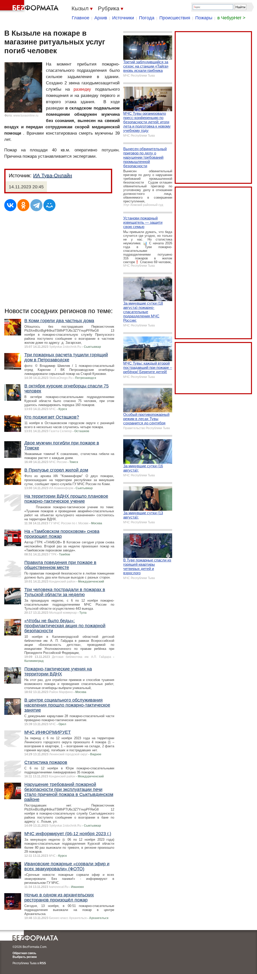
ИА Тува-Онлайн (52, 175)
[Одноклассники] (23, 205)
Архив (100, 17)
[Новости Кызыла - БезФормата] (30, 6)
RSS (43, 963)
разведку (82, 89)
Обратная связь (24, 953)
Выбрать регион (25, 957)
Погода (146, 17)
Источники (123, 17)
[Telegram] (36, 205)
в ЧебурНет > (231, 17)
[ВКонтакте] (10, 205)
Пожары (203, 17)
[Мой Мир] (49, 205)
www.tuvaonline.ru (25, 115)
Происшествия (174, 17)
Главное (80, 17)
